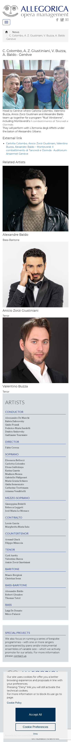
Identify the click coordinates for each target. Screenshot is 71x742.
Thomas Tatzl (13, 598)
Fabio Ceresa (12, 447)
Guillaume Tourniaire (16, 435)
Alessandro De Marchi (17, 417)
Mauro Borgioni (13, 575)
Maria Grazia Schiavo (16, 480)
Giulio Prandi (12, 424)
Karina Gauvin (12, 470)
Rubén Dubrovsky (14, 421)
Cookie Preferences (35, 727)
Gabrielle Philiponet (16, 477)
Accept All (35, 714)
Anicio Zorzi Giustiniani (17, 562)
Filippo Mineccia (14, 542)
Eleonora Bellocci (14, 460)
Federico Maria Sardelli (17, 428)
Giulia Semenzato (14, 484)
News (15, 32)
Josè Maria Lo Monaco (17, 510)
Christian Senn (13, 578)
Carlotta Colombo (15, 463)
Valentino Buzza (14, 558)
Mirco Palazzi (12, 614)
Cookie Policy (14, 702)
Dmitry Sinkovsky (14, 431)
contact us (20, 655)
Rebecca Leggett (14, 507)
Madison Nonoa (13, 474)
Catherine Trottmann (16, 487)
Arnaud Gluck (12, 539)
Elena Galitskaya (14, 467)
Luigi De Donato (13, 610)
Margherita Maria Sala (17, 526)
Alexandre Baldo (14, 591)
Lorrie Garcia (12, 523)
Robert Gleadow (14, 594)
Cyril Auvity (11, 555)
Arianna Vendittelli (15, 491)
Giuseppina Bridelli (15, 503)
